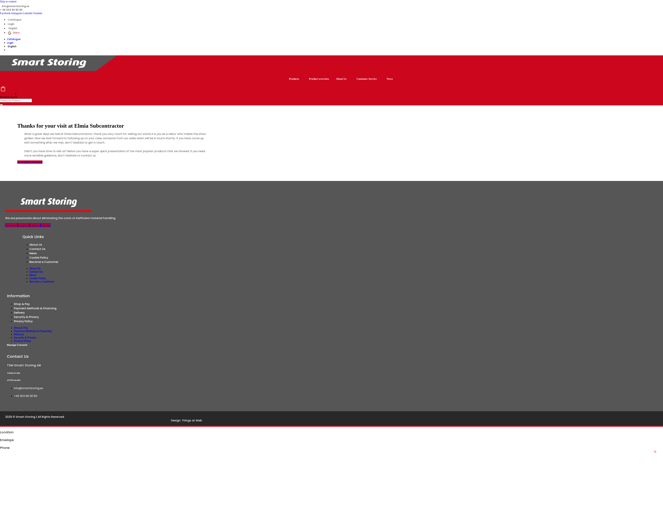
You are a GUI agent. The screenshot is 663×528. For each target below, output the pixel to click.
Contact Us (37, 249)
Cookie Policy (38, 258)
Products (294, 78)
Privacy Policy (23, 321)
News (390, 78)
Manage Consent (17, 344)
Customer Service (367, 78)
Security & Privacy (26, 317)
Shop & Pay (22, 304)
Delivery (19, 313)
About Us (341, 78)
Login (11, 24)
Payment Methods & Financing (35, 308)
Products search (8, 97)
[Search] (1, 104)
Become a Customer (43, 262)
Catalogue (14, 19)
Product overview (319, 78)
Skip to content (8, 1)
